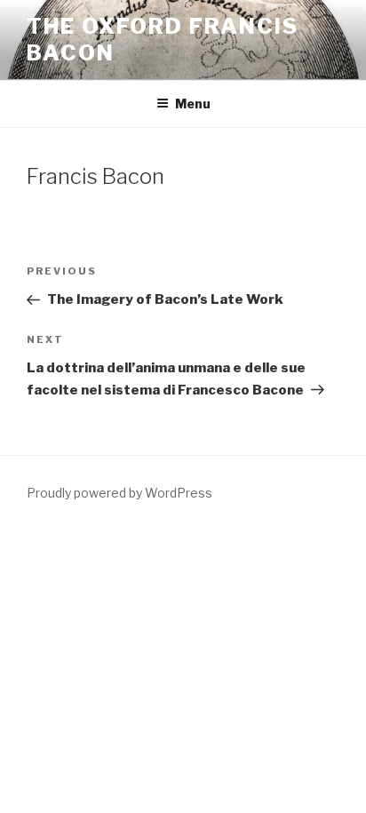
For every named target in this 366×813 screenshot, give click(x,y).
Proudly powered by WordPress (119, 492)
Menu (193, 103)
